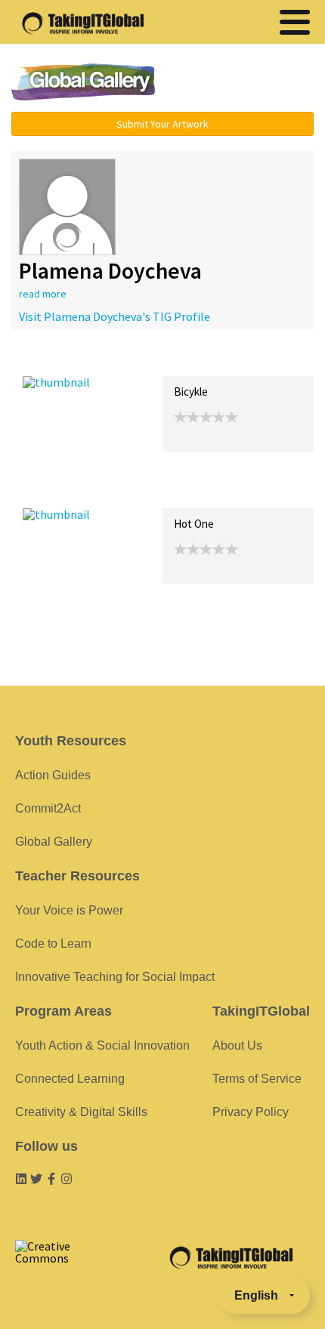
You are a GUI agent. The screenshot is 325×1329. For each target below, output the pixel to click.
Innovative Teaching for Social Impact (115, 976)
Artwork (195, 359)
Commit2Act (48, 808)
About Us (237, 1045)
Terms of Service (257, 1078)
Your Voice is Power (69, 910)
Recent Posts (57, 359)
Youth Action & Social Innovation (102, 1045)
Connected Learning (70, 1078)
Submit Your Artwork (162, 124)
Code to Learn (53, 943)
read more (43, 294)
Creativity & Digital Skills (81, 1111)
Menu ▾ (246, 83)
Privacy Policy (250, 1111)
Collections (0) (133, 359)
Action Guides (53, 775)
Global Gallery (83, 81)
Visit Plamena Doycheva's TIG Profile (114, 316)
